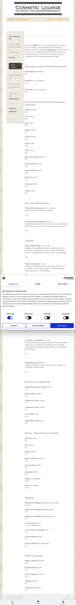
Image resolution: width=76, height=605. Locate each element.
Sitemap (20, 596)
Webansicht (66, 599)
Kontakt (35, 45)
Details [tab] (38, 284)
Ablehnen (14, 325)
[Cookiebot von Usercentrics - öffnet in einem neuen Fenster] (65, 278)
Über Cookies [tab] (63, 284)
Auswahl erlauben (38, 325)
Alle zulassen (62, 325)
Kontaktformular (14, 99)
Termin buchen (13, 66)
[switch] (28, 317)
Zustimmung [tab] (13, 284)
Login (68, 596)
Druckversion (12, 596)
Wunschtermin (51, 50)
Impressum (12, 108)
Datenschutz (13, 111)
